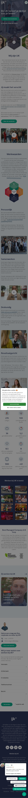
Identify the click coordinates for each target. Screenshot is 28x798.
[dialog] (14, 399)
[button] (14, 407)
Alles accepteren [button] (14, 404)
